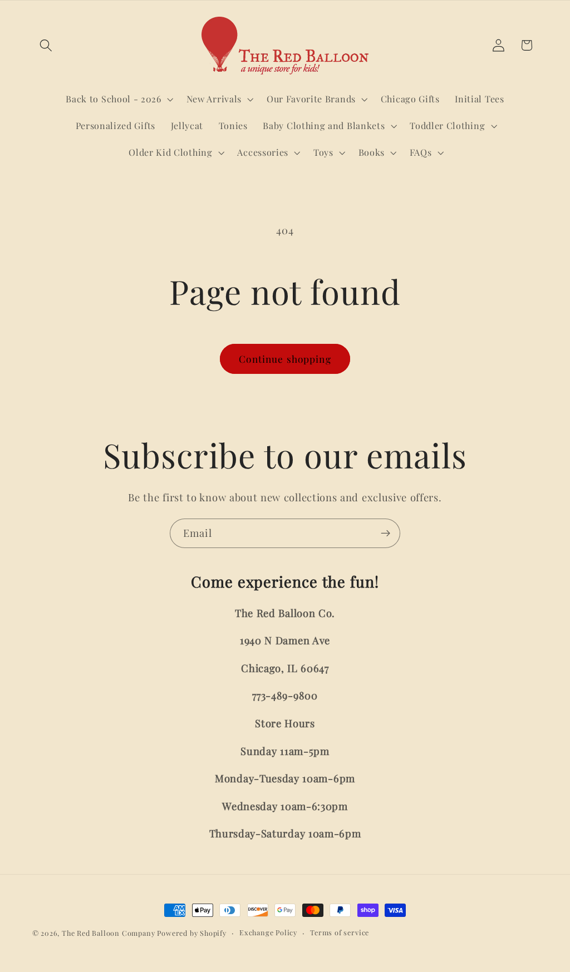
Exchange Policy (268, 932)
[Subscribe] (385, 534)
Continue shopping (285, 358)
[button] (46, 45)
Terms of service (339, 932)
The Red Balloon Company (108, 933)
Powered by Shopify (192, 933)
